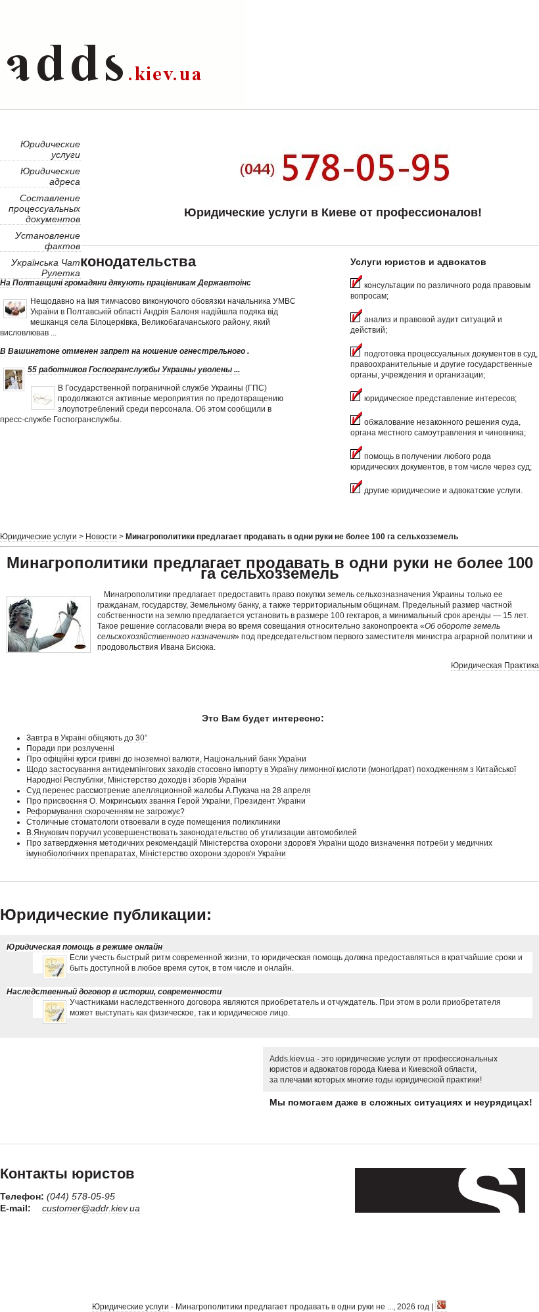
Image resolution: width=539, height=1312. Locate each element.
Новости (101, 536)
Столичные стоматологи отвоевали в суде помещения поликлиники (153, 822)
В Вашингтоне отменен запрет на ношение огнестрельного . (124, 351)
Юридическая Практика (495, 665)
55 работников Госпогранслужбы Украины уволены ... (134, 369)
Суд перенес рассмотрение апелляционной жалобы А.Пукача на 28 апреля (168, 790)
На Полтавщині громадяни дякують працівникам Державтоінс (125, 282)
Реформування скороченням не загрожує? (105, 811)
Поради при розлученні (70, 748)
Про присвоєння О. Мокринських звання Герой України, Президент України (166, 801)
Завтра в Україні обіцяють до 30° (87, 737)
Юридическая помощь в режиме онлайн (84, 947)
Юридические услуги (38, 536)
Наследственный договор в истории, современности (114, 991)
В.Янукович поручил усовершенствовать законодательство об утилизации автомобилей (191, 832)
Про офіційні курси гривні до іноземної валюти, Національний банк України (166, 759)
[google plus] (441, 1307)
